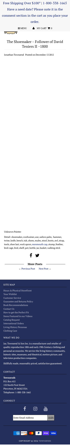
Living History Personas (15, 327)
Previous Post (28, 268)
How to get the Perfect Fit (16, 312)
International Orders (13, 323)
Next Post (43, 268)
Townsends (45, 441)
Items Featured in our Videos (17, 316)
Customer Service (12, 297)
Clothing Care (10, 330)
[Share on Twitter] (37, 256)
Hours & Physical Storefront (17, 290)
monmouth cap (39, 244)
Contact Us (8, 308)
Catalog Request (11, 319)
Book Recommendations (15, 305)
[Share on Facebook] (31, 256)
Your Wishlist (10, 294)
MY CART (44, 28)
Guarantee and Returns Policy (18, 301)
